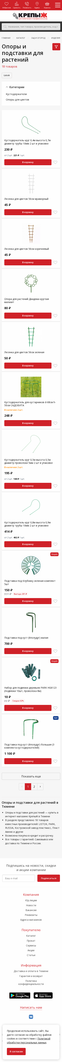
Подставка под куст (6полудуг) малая (26, 637)
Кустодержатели (16, 94)
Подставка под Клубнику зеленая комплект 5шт (29, 582)
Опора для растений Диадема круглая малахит (26, 300)
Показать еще (31, 776)
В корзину (28, 162)
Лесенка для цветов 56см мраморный (26, 198)
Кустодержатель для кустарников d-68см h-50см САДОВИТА (30, 404)
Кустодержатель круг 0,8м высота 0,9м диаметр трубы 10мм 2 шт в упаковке (27, 524)
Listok (7, 75)
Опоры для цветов (17, 99)
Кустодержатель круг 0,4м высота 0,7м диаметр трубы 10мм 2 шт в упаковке (27, 142)
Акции (31, 950)
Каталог (31, 935)
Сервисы (31, 945)
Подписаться (48, 878)
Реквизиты (31, 915)
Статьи (31, 955)
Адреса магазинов (31, 919)
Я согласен (16, 1051)
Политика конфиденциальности (31, 982)
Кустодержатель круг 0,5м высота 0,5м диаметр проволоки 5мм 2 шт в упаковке (28, 461)
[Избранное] (55, 162)
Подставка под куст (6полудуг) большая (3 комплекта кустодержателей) (29, 746)
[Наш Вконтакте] (31, 1017)
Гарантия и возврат (31, 976)
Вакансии (31, 910)
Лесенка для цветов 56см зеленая (24, 352)
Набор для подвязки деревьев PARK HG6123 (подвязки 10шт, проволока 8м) (30, 689)
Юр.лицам (31, 900)
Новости (31, 905)
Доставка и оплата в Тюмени (31, 971)
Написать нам (31, 1007)
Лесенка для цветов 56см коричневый (26, 248)
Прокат (31, 940)
